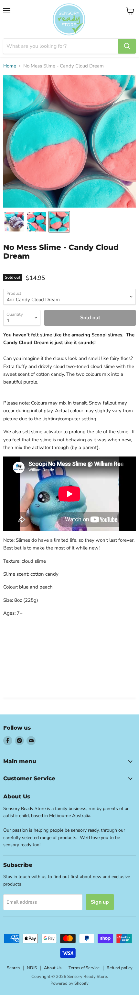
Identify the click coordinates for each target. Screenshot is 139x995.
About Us (52, 968)
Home (9, 66)
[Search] (127, 46)
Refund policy (120, 968)
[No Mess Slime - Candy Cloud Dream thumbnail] (14, 221)
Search (13, 968)
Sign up (100, 902)
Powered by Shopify (69, 983)
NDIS (32, 968)
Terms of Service (84, 968)
